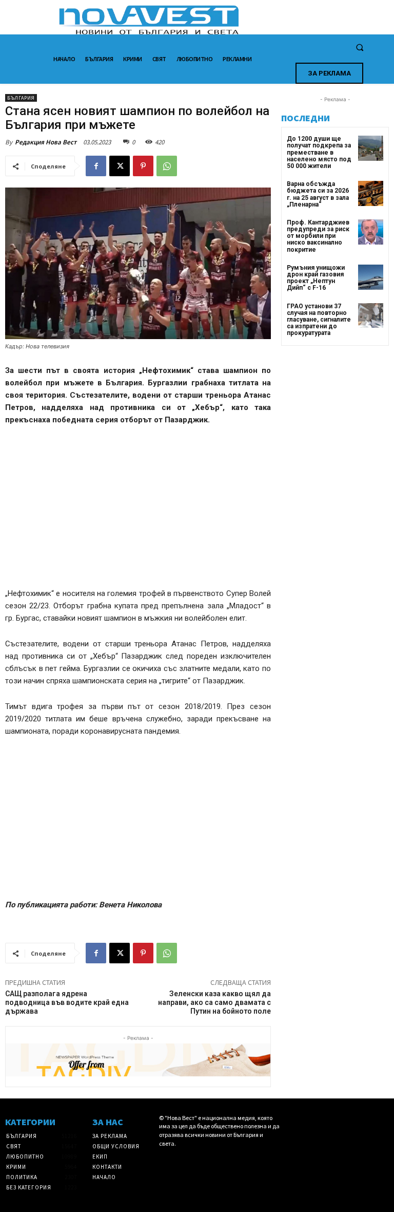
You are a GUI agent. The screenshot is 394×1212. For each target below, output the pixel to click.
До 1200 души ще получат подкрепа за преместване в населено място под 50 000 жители (319, 152)
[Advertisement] (138, 511)
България (21, 98)
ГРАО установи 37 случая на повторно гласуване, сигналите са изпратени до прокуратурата (319, 320)
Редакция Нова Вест (45, 142)
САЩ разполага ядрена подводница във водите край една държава (67, 1002)
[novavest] (224, 19)
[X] (119, 166)
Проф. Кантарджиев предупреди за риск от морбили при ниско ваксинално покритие (318, 236)
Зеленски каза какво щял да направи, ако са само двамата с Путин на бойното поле (214, 1002)
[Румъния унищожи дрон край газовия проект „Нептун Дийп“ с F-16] (370, 277)
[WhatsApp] (166, 166)
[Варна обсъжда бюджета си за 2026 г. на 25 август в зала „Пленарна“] (370, 193)
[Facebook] (96, 166)
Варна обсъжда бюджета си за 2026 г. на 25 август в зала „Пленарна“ (318, 194)
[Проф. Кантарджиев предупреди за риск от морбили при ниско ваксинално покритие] (370, 232)
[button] (359, 48)
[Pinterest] (143, 166)
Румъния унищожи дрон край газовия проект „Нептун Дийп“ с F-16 (316, 278)
